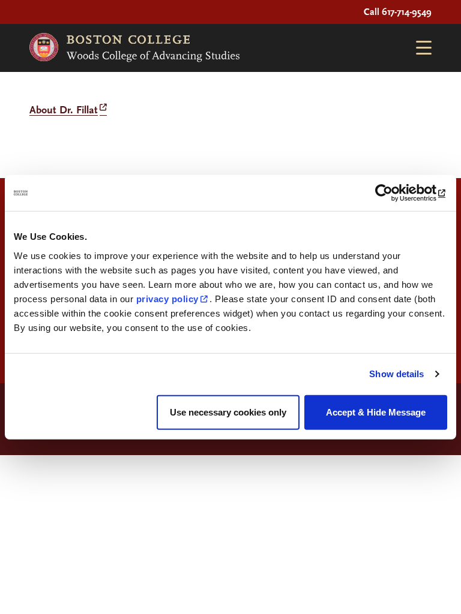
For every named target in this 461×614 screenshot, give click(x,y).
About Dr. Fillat (63, 110)
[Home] (134, 48)
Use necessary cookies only (228, 412)
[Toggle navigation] (419, 47)
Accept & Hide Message (376, 412)
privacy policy (167, 298)
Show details (396, 374)
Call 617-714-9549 (398, 12)
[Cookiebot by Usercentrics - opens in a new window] (394, 193)
